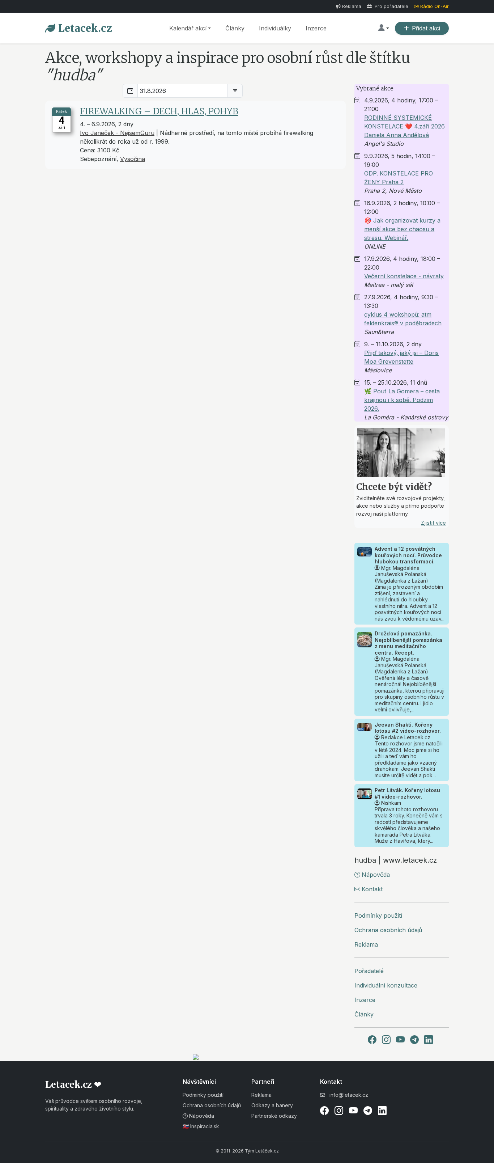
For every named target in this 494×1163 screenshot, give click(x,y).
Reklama (351, 6)
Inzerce (316, 28)
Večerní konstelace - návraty (404, 276)
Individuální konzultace (385, 985)
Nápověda (376, 874)
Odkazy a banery (272, 1105)
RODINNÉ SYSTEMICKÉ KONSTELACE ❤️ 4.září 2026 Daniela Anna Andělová (404, 126)
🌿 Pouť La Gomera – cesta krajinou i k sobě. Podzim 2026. (402, 400)
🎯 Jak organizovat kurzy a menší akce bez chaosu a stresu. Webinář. (402, 229)
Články (234, 28)
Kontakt (372, 889)
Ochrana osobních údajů (388, 930)
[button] (383, 28)
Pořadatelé (369, 970)
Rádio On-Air (434, 6)
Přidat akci (426, 28)
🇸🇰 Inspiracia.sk (201, 1126)
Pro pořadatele (390, 6)
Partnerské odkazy (274, 1116)
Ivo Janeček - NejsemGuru (117, 132)
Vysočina (132, 158)
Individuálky (275, 28)
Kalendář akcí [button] (187, 28)
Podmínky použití (378, 915)
